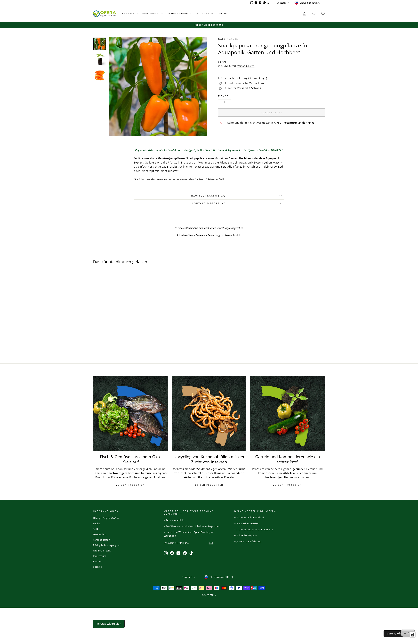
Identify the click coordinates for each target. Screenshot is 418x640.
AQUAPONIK (128, 13)
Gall (221, 179)
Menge (223, 96)
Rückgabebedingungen (106, 545)
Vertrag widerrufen (108, 623)
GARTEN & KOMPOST (179, 13)
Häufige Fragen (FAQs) (106, 518)
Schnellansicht (120, 324)
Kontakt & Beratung (209, 203)
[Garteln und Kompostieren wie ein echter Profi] (287, 413)
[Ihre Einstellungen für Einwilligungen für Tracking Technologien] (412, 634)
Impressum (99, 556)
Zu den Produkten (130, 485)
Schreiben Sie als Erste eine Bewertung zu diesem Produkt (209, 235)
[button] (209, 235)
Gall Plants (228, 38)
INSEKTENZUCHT (151, 13)
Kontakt (223, 13)
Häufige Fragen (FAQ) (209, 195)
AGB (95, 528)
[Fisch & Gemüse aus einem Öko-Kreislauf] (130, 413)
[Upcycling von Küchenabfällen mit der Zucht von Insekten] (209, 413)
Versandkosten (245, 65)
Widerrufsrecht (102, 550)
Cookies (97, 566)
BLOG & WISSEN (205, 13)
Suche (96, 523)
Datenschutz (100, 534)
